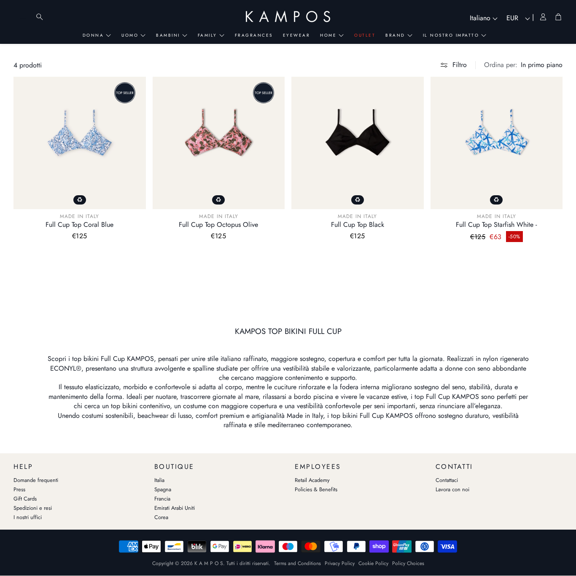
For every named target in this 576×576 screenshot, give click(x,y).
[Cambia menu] (22, 17)
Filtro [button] (459, 65)
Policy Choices (408, 563)
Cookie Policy (373, 563)
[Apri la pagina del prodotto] (79, 143)
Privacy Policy (340, 563)
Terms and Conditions (297, 563)
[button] (523, 65)
